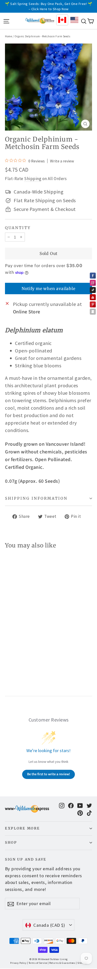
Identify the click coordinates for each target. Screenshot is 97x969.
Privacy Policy (18, 963)
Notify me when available (48, 288)
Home (8, 36)
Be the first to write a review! (48, 774)
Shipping (32, 178)
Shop (11, 842)
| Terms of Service (37, 963)
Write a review (62, 161)
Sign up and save (26, 859)
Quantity (18, 228)
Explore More (22, 828)
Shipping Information (36, 498)
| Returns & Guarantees (61, 963)
